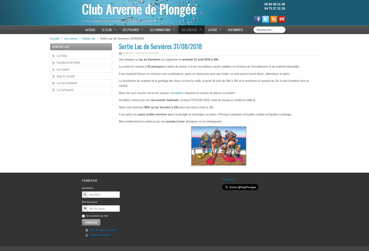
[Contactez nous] (281, 19)
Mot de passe (90, 202)
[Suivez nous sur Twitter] (265, 19)
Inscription (176, 93)
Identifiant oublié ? (101, 235)
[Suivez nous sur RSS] (273, 19)
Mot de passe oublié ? (104, 230)
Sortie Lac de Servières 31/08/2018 (160, 46)
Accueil (54, 38)
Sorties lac (88, 38)
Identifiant (87, 188)
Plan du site (229, 179)
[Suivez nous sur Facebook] (257, 19)
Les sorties (71, 38)
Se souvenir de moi (97, 215)
